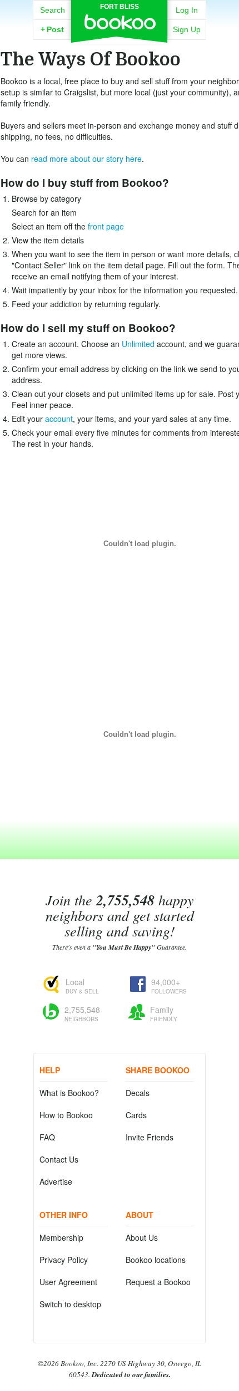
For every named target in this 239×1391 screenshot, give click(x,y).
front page (106, 226)
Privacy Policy (63, 1259)
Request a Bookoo (158, 1281)
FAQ (47, 1137)
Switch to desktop (70, 1304)
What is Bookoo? (69, 1092)
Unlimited (138, 343)
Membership (61, 1237)
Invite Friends (149, 1137)
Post (52, 29)
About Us (142, 1237)
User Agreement (68, 1281)
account (59, 418)
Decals (138, 1092)
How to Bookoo (66, 1114)
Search (52, 10)
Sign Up (187, 29)
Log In (187, 10)
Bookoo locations (156, 1259)
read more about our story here (86, 158)
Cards (136, 1114)
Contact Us (58, 1159)
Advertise (55, 1181)
